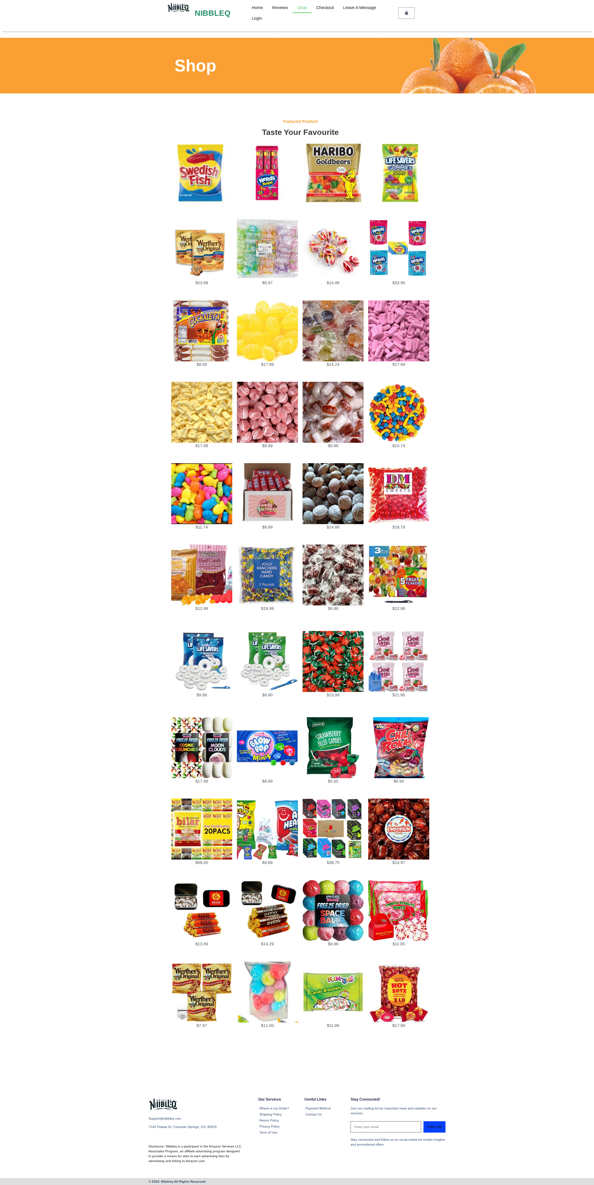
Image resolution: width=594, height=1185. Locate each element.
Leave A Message (359, 7)
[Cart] (406, 13)
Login (257, 18)
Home (257, 7)
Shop (302, 7)
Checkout (325, 7)
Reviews (280, 7)
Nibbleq (212, 13)
